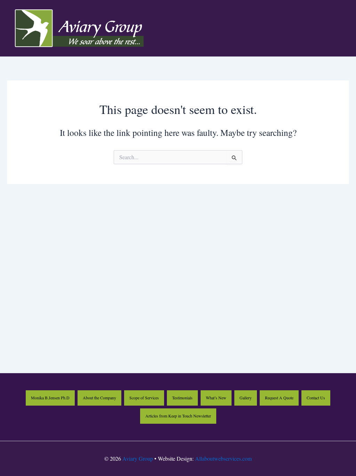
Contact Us (316, 397)
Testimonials (182, 397)
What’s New (216, 397)
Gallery (246, 397)
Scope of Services (144, 397)
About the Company (99, 397)
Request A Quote (279, 397)
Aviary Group (137, 458)
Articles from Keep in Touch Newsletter (178, 416)
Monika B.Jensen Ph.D (50, 397)
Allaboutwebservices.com (223, 458)
